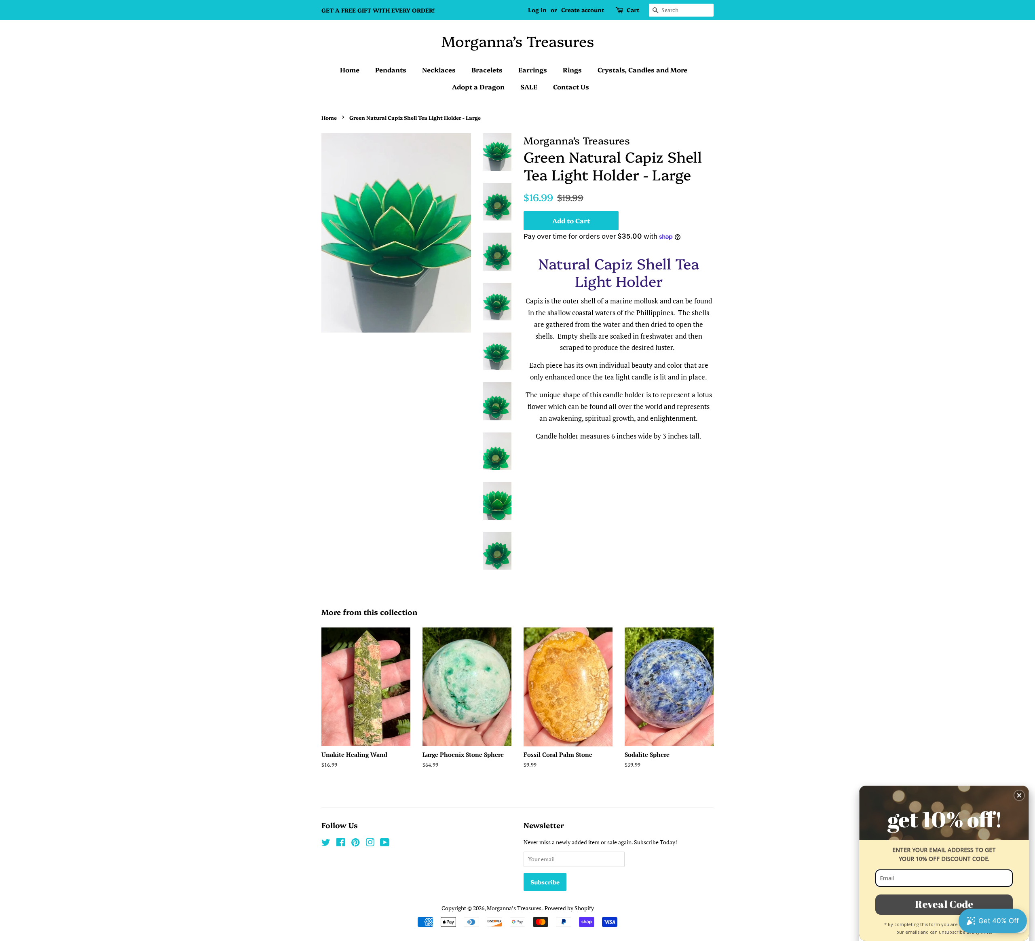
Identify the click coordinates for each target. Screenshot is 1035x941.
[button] (1019, 795)
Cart (633, 10)
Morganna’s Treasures (517, 40)
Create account (582, 10)
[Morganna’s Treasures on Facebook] (340, 844)
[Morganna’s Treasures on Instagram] (369, 844)
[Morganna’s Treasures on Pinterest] (355, 844)
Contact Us (571, 86)
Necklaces (439, 69)
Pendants (390, 69)
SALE (528, 86)
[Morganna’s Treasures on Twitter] (325, 844)
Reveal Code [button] (944, 904)
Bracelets (487, 69)
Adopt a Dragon (478, 86)
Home (349, 69)
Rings (572, 69)
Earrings (532, 69)
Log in (537, 10)
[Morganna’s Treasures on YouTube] (384, 844)
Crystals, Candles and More (642, 69)
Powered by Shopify (569, 908)
